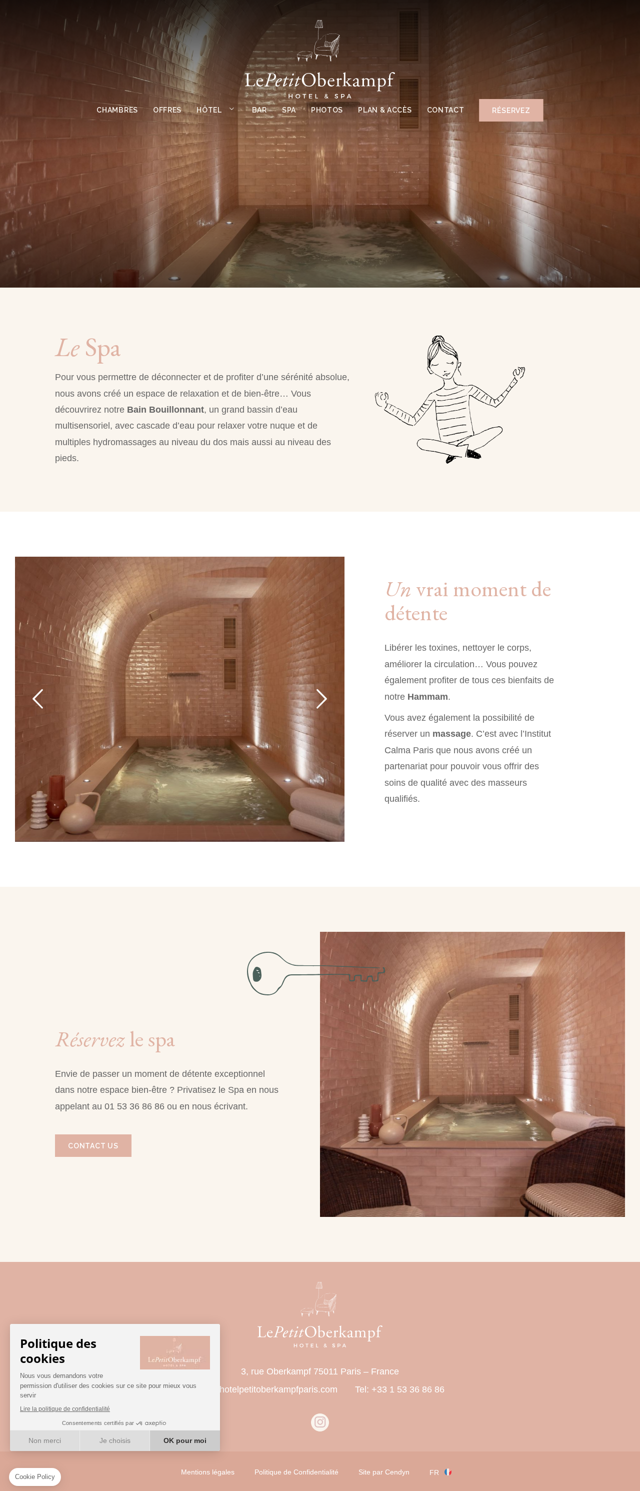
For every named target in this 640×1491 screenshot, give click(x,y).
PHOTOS (327, 110)
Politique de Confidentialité (296, 1472)
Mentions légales (207, 1472)
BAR (259, 110)
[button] (37, 699)
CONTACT (445, 110)
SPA (289, 110)
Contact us (93, 1146)
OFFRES (167, 110)
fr (434, 1472)
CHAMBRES (117, 110)
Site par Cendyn (384, 1472)
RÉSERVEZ (511, 111)
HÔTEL (209, 110)
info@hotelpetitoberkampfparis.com (267, 1389)
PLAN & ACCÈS (385, 110)
